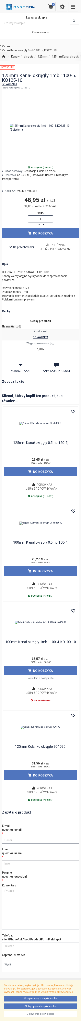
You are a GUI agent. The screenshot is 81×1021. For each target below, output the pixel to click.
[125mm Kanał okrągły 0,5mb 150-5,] (40, 423)
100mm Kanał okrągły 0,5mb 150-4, (40, 542)
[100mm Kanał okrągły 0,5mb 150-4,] (40, 523)
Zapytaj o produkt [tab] (56, 370)
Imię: (12, 851)
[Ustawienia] (62, 6)
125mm (43, 56)
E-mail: (12, 827)
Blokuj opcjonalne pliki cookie (40, 1006)
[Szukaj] (74, 21)
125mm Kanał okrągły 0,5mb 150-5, (40, 443)
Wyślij (8, 964)
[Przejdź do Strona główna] (3, 56)
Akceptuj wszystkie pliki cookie (40, 998)
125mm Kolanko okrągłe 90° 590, (40, 746)
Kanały (15, 56)
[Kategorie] (73, 6)
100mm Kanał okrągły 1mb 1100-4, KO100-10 (40, 642)
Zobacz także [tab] (20, 370)
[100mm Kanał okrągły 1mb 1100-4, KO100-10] (40, 622)
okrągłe (28, 56)
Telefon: (31, 937)
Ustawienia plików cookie (40, 1014)
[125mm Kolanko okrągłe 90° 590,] (40, 727)
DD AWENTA (9, 84)
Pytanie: (14, 874)
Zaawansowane (40, 32)
